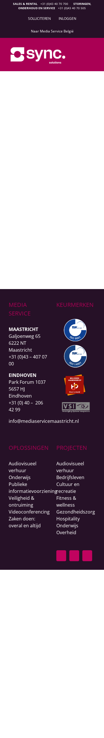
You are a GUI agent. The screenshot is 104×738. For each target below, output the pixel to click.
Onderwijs (20, 477)
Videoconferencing (29, 512)
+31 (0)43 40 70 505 (72, 8)
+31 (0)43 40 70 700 (54, 4)
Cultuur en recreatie (48, 159)
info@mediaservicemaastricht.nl (44, 421)
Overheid (66, 532)
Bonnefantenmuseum (48, 150)
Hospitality (68, 519)
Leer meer (48, 255)
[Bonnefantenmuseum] (48, 89)
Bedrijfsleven (70, 477)
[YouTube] (87, 555)
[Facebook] (61, 555)
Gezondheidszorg (75, 512)
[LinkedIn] (74, 555)
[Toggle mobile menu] (93, 52)
